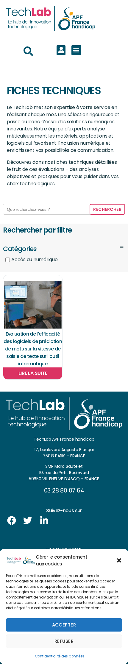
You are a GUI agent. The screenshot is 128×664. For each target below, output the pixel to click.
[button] (119, 560)
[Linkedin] (44, 520)
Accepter (64, 625)
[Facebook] (11, 520)
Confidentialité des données (60, 656)
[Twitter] (27, 520)
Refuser (64, 641)
